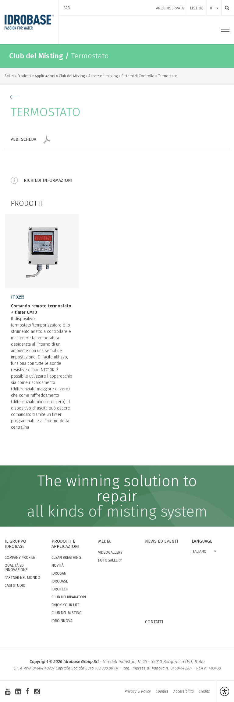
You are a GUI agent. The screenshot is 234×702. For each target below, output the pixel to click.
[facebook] (28, 691)
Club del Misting (72, 76)
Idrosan (58, 573)
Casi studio (15, 585)
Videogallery (110, 552)
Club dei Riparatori (68, 597)
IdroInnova (62, 621)
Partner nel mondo (22, 578)
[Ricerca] (225, 8)
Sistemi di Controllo (137, 76)
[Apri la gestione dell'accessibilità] (222, 691)
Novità (57, 565)
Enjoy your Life (65, 605)
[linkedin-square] (18, 691)
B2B (66, 7)
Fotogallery (110, 560)
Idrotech (59, 589)
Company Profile (20, 557)
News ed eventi (161, 541)
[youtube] (8, 691)
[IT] (214, 2)
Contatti (154, 621)
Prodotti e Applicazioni (36, 76)
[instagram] (37, 691)
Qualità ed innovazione (16, 567)
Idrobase (59, 581)
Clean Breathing (66, 557)
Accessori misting (103, 76)
